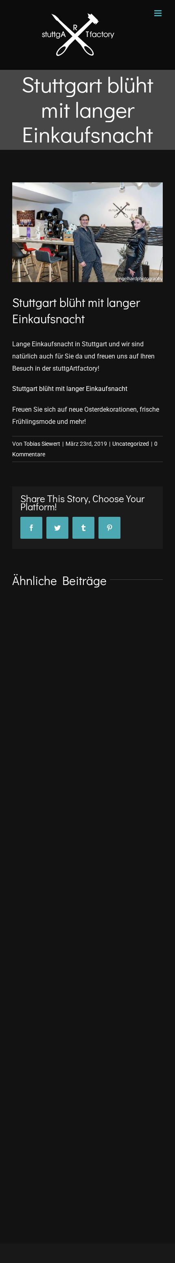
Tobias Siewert (42, 443)
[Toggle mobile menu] (158, 13)
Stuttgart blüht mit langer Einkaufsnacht (69, 389)
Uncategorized (130, 443)
